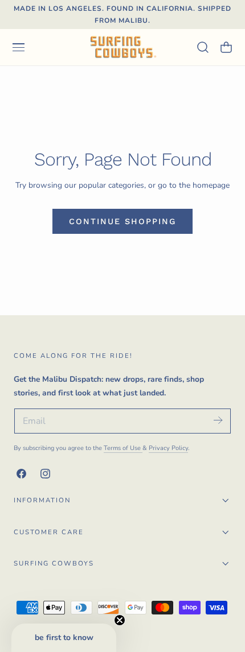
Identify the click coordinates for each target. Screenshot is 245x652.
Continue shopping (122, 221)
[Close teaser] (119, 620)
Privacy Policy (168, 448)
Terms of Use (123, 448)
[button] (18, 47)
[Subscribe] (217, 420)
